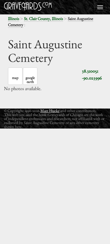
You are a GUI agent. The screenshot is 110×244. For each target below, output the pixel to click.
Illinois (13, 18)
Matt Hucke (50, 110)
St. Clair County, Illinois (43, 18)
